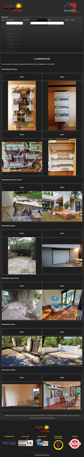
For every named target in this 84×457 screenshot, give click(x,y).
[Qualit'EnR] (25, 445)
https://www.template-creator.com (42, 455)
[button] (80, 453)
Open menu (4, 17)
